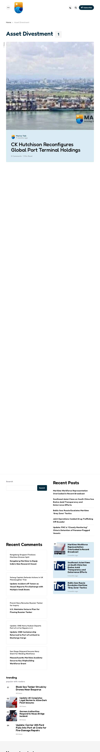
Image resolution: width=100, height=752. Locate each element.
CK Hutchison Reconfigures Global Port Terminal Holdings (45, 147)
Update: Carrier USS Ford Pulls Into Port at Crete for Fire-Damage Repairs (31, 728)
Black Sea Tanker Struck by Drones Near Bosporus (31, 688)
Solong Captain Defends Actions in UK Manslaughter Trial (26, 578)
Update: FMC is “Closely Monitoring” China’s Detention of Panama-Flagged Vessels (71, 530)
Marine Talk (21, 136)
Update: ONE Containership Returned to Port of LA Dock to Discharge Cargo (25, 635)
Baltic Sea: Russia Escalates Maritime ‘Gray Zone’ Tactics (71, 512)
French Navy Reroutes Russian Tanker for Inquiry (26, 604)
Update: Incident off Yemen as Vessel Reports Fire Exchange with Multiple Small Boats (26, 586)
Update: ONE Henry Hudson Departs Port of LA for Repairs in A (25, 626)
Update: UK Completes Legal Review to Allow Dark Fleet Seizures (33, 700)
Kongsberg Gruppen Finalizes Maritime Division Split (22, 555)
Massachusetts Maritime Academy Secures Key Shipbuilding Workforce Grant (26, 660)
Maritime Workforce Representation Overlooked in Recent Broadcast (70, 492)
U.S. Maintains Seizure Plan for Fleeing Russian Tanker (25, 610)
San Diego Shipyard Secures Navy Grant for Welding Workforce (24, 652)
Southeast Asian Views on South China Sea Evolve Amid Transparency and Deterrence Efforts (73, 502)
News (4, 44)
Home (8, 22)
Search (9, 481)
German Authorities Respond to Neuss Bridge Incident (32, 713)
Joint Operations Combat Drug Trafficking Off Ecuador (73, 520)
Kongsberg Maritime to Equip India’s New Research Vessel (24, 562)
